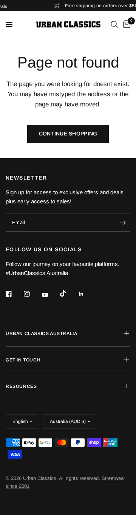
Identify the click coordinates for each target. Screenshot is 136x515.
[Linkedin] (86, 294)
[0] (125, 24)
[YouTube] (50, 294)
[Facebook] (14, 294)
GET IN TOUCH (23, 360)
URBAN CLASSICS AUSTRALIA (41, 333)
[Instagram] (32, 294)
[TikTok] (68, 293)
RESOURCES (21, 386)
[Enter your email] (122, 223)
